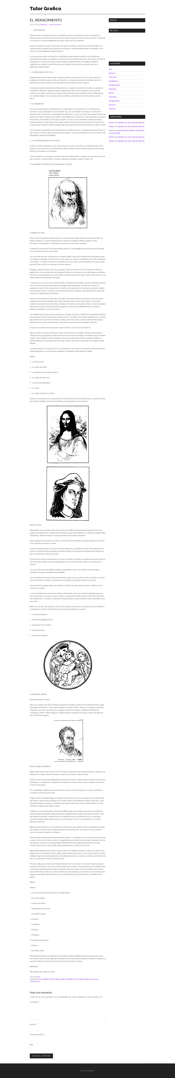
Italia (39, 979)
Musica (111, 93)
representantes (35, 981)
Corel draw (112, 77)
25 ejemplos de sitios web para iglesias (130, 122)
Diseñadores (113, 81)
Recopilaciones (114, 101)
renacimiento (94, 979)
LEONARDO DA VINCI (48, 979)
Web (31, 1045)
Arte (38, 977)
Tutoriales (112, 109)
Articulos (112, 73)
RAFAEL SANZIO (84, 979)
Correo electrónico (37, 1034)
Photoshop (113, 97)
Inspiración (113, 89)
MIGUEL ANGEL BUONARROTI (65, 979)
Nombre (33, 1024)
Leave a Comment (55, 24)
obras (77, 979)
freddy (111, 122)
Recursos (112, 105)
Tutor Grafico (45, 8)
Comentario (34, 1002)
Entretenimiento (114, 85)
